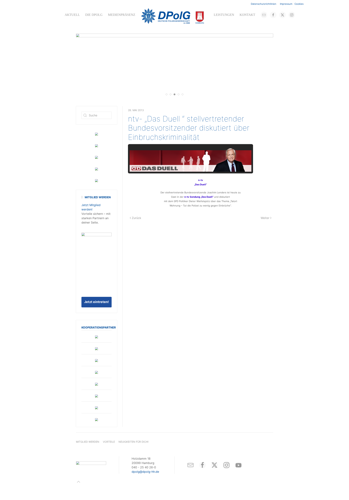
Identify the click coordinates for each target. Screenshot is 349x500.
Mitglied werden (87, 441)
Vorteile (109, 441)
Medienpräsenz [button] (121, 15)
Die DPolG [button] (94, 15)
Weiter (265, 218)
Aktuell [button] (72, 15)
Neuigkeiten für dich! (134, 441)
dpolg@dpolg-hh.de (145, 471)
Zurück (136, 218)
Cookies (299, 3)
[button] (78, 482)
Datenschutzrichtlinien (263, 3)
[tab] (166, 94)
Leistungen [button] (224, 15)
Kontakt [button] (247, 15)
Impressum (286, 3)
